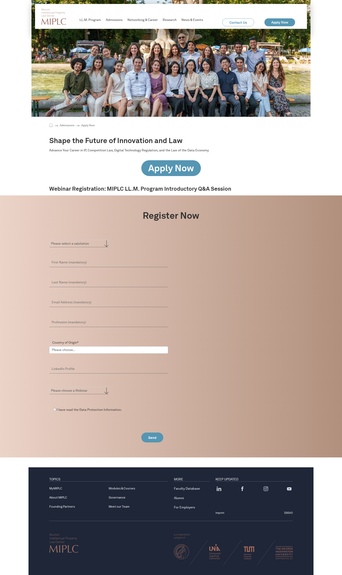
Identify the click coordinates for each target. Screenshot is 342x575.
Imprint (220, 512)
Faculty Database (187, 488)
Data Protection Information (100, 410)
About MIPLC (58, 497)
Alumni (179, 498)
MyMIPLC (55, 488)
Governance (117, 497)
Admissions (67, 125)
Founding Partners (62, 506)
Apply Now (88, 125)
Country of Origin (65, 342)
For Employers (184, 507)
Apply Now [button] (279, 22)
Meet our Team (119, 506)
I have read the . (89, 410)
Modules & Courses (122, 488)
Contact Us (238, 23)
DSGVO (288, 512)
